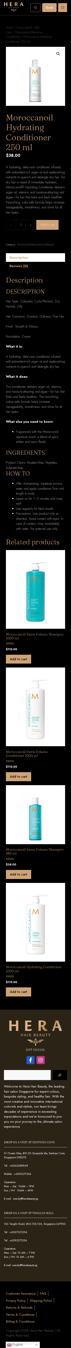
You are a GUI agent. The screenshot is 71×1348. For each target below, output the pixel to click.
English (17, 1344)
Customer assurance (21, 1293)
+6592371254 (22, 1174)
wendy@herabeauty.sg (25, 1199)
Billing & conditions (20, 1321)
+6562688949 (18, 1166)
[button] (58, 53)
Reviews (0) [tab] (18, 266)
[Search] (60, 1075)
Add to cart (47, 224)
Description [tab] (18, 257)
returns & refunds (19, 1307)
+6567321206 (18, 1232)
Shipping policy (41, 1300)
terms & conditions (20, 1314)
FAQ (43, 1293)
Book (49, 7)
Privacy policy (15, 1300)
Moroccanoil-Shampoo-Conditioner (35, 245)
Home (9, 27)
